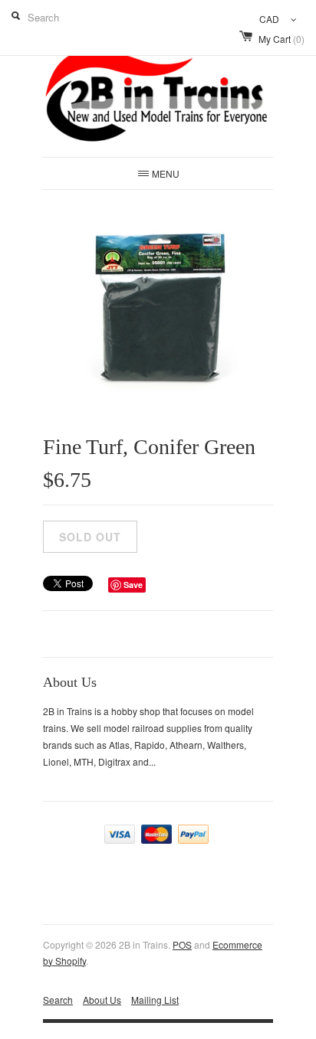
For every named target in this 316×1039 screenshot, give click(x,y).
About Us (102, 999)
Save (133, 584)
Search (58, 999)
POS (182, 944)
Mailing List (155, 999)
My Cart (281, 38)
